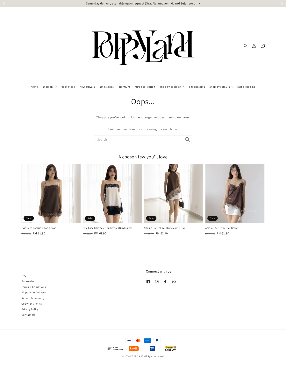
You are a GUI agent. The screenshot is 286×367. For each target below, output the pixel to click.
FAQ (23, 275)
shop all (48, 86)
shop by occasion (171, 86)
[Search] (187, 139)
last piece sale (246, 86)
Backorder (27, 281)
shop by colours (220, 86)
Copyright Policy (31, 303)
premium (124, 86)
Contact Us (28, 314)
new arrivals (87, 86)
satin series (107, 86)
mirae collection (145, 86)
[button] (245, 46)
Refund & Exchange (33, 298)
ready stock (68, 86)
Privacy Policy (29, 309)
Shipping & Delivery (33, 292)
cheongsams (197, 86)
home (34, 86)
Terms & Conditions (33, 287)
